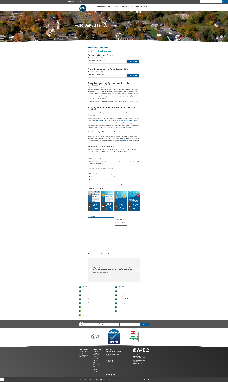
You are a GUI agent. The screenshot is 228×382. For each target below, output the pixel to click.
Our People (95, 358)
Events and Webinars (126, 6)
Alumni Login (84, 1)
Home (89, 47)
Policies (81, 379)
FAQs (94, 366)
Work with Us (96, 362)
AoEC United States (102, 47)
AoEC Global (95, 351)
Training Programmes (101, 6)
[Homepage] (83, 8)
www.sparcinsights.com (120, 184)
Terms (86, 379)
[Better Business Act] (95, 339)
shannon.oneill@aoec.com (121, 225)
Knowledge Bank (137, 6)
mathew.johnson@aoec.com (121, 222)
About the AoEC (96, 364)
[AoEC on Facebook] (107, 375)
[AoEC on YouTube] (109, 375)
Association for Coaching (119, 120)
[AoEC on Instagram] (114, 375)
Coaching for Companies (114, 6)
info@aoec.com (109, 360)
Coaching (81, 353)
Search (225, 1)
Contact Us (77, 1)
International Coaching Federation (101, 120)
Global (94, 47)
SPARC (89, 88)
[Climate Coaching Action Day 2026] (133, 342)
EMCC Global (132, 120)
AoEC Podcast (96, 356)
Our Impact (95, 371)
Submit (144, 324)
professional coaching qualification (127, 140)
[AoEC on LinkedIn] (112, 375)
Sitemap (95, 360)
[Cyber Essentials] (114, 343)
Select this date (133, 61)
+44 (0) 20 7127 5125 (70, 1)
